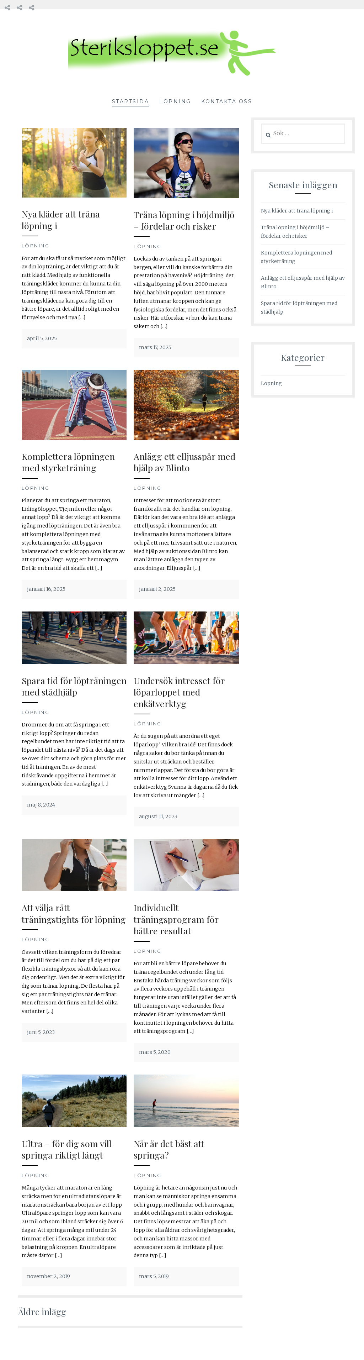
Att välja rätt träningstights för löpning (74, 913)
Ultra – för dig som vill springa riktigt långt (67, 1149)
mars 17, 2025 (155, 347)
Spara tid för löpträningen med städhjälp (74, 686)
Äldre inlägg (42, 1311)
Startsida (130, 101)
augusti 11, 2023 (158, 816)
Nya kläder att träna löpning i (61, 219)
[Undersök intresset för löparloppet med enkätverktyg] (186, 662)
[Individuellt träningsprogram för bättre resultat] (186, 889)
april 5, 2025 (42, 338)
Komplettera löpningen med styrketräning (68, 462)
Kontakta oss (226, 101)
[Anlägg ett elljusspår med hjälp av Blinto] (186, 438)
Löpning (175, 101)
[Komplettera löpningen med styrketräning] (74, 438)
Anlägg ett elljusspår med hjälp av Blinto (184, 462)
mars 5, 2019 (154, 1276)
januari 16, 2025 (46, 589)
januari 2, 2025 (157, 589)
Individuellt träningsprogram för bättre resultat (176, 919)
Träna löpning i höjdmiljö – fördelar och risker (184, 220)
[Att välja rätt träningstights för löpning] (74, 889)
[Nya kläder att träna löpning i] (74, 196)
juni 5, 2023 (41, 1032)
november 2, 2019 (48, 1276)
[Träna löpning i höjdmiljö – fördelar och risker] (186, 196)
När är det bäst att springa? (169, 1149)
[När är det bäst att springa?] (186, 1125)
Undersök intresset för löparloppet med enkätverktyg (179, 691)
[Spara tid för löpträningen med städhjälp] (74, 662)
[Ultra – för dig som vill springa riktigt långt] (74, 1125)
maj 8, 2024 (41, 805)
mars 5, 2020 (155, 1052)
